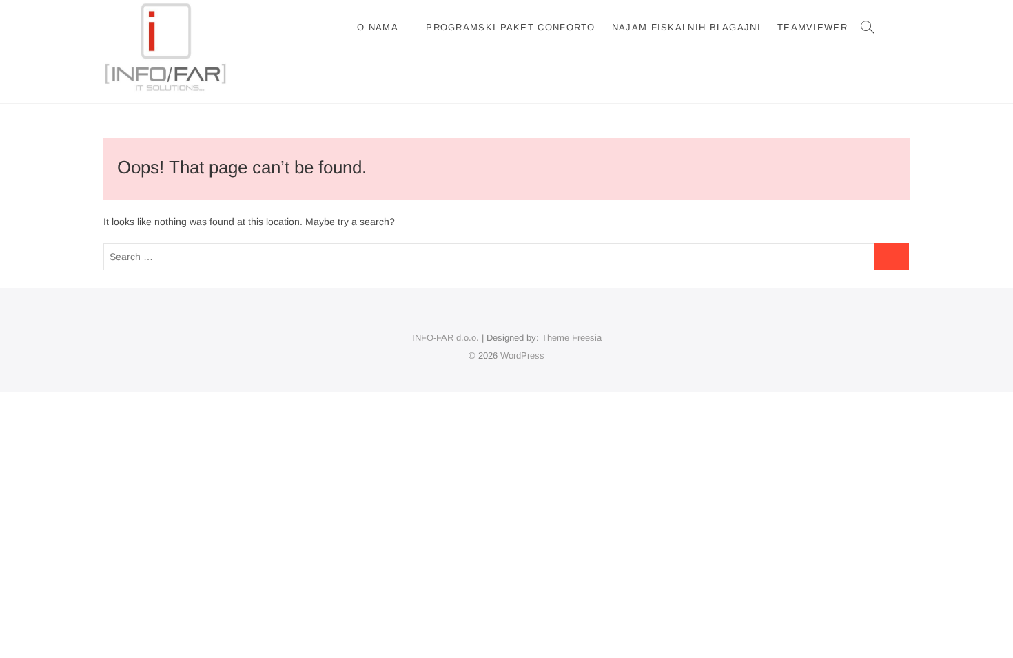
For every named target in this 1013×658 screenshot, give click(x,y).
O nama (377, 27)
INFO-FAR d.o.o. (445, 337)
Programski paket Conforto (510, 27)
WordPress (522, 355)
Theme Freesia (572, 337)
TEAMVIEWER (812, 27)
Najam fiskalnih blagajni (686, 27)
